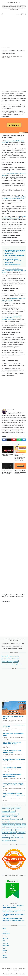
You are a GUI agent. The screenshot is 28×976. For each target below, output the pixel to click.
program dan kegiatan (14, 656)
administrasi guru (15, 658)
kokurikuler (19, 819)
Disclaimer (15, 968)
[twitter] (9, 440)
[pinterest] (13, 440)
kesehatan (5, 953)
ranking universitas (6, 835)
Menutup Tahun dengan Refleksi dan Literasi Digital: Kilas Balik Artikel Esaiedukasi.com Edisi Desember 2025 (15, 252)
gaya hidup (6, 945)
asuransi (5, 955)
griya (4, 948)
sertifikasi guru (5, 837)
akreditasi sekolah (6, 808)
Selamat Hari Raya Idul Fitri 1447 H (13, 264)
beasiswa (13, 811)
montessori (18, 824)
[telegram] (23, 440)
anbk (13, 808)
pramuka (18, 829)
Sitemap (4, 968)
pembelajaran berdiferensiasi (12, 827)
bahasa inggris (5, 811)
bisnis (4, 928)
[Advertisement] (14, 32)
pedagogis (4, 656)
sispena (17, 837)
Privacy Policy (22, 968)
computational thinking (7, 814)
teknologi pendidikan (6, 664)
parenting (5, 943)
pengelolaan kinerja (6, 829)
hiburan (5, 936)
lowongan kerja (12, 821)
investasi (5, 957)
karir (4, 940)
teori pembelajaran (6, 840)
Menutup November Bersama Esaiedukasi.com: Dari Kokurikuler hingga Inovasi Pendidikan (14, 261)
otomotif (5, 950)
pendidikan (22, 827)
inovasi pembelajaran (7, 661)
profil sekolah (13, 832)
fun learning (14, 816)
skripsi (21, 837)
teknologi (5, 938)
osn (3, 827)
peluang (15, 664)
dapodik (16, 814)
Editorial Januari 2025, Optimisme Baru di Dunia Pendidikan (20, 472)
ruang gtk (20, 835)
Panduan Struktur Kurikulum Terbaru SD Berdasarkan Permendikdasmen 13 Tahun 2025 (14, 784)
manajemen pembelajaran (8, 824)
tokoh (20, 664)
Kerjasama (10, 970)
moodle (24, 824)
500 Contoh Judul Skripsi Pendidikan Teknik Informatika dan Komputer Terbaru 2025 (14, 795)
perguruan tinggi (6, 658)
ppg (13, 829)
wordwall (14, 840)
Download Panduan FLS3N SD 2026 (12, 767)
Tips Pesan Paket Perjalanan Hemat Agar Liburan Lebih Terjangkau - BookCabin (12, 317)
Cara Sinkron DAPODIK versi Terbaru (12, 918)
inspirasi (5, 931)
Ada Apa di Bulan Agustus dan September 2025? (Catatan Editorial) (7, 472)
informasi (13, 819)
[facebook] (4, 440)
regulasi (14, 835)
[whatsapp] (19, 440)
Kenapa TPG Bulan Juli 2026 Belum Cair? (13, 920)
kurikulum (15, 661)
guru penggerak (5, 819)
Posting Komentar (6, 57)
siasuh (12, 837)
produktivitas (5, 832)
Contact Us (17, 970)
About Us (9, 968)
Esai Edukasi (14, 2)
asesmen (18, 808)
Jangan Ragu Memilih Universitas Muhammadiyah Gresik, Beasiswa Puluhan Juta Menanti (14, 270)
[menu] (3, 14)
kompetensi (4, 821)
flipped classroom (6, 816)
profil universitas (21, 832)
